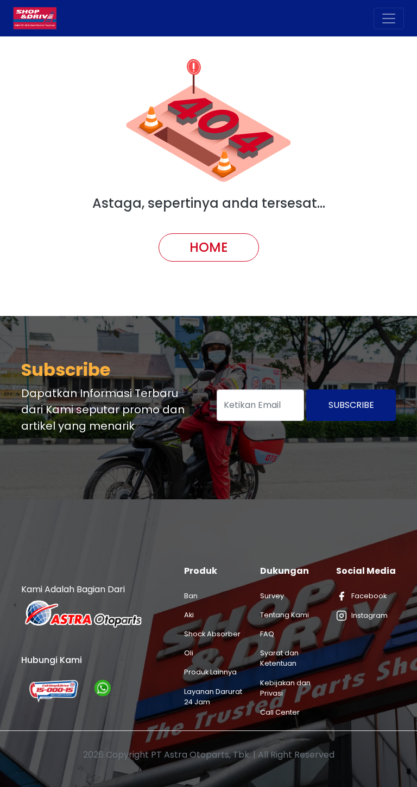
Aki (189, 614)
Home (208, 247)
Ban (191, 595)
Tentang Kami (284, 614)
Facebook (369, 595)
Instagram (369, 615)
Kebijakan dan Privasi (285, 688)
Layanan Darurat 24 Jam (213, 697)
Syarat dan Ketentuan (279, 658)
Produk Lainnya (210, 672)
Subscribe (351, 405)
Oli (188, 653)
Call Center (280, 712)
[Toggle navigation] (389, 18)
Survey (272, 595)
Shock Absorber (212, 634)
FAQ (267, 634)
